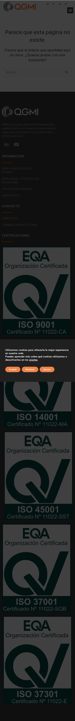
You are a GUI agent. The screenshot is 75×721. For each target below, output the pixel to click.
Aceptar (13, 369)
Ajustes (47, 369)
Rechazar (30, 369)
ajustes (33, 360)
